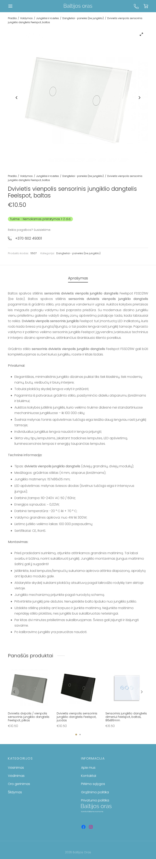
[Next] (142, 692)
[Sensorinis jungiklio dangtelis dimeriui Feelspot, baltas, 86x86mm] (126, 688)
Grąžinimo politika (95, 792)
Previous (16, 98)
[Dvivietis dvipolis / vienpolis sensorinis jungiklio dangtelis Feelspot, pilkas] (29, 688)
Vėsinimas (16, 767)
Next (139, 98)
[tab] (78, 278)
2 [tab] (80, 734)
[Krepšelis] (146, 6)
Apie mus (88, 767)
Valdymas (26, 18)
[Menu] (10, 6)
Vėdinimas (16, 775)
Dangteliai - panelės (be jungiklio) (83, 18)
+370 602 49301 (28, 238)
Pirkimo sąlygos (93, 784)
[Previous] (14, 692)
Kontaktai (88, 775)
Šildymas (15, 792)
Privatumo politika (95, 800)
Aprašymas (78, 278)
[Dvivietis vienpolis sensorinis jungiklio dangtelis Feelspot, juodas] (78, 688)
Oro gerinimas (19, 784)
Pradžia (12, 18)
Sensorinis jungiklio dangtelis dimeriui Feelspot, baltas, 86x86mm (126, 716)
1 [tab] (76, 734)
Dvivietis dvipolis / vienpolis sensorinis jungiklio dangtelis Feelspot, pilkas (28, 716)
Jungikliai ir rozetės (47, 18)
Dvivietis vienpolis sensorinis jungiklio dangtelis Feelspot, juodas (77, 716)
